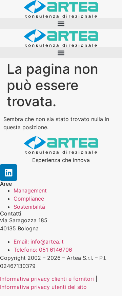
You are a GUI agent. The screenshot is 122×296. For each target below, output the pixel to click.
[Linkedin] (8, 172)
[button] (61, 23)
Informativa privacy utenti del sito (43, 286)
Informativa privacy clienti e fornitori (47, 278)
